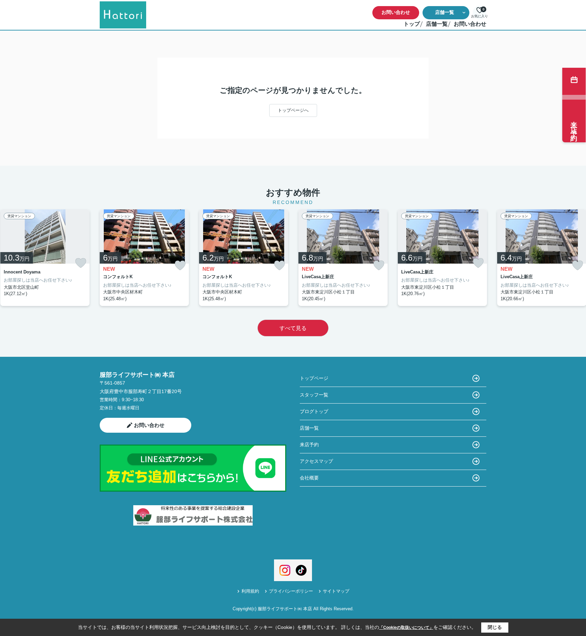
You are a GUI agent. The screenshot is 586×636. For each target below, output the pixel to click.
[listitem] (144, 257)
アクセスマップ (316, 461)
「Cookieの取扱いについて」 (406, 627)
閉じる (495, 627)
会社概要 (309, 477)
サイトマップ (336, 591)
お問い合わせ (396, 12)
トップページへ (293, 110)
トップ (412, 24)
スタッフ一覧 (314, 394)
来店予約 (309, 444)
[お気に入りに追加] (80, 263)
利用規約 (250, 591)
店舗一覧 (444, 12)
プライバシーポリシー (291, 591)
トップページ (314, 378)
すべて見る (293, 328)
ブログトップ (314, 411)
